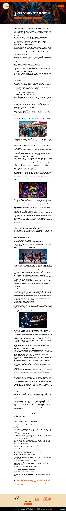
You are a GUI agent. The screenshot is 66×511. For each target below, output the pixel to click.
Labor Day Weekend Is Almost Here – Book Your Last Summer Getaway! (33, 0)
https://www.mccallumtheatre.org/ (20, 479)
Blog (56, 5)
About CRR (45, 497)
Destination (43, 5)
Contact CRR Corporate (47, 499)
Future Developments (47, 498)
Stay (31, 5)
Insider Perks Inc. (50, 509)
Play (34, 5)
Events (38, 5)
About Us (52, 5)
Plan (48, 5)
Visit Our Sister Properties (47, 500)
